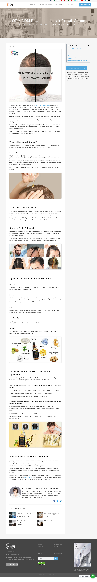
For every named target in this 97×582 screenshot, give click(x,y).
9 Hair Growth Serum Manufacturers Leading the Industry (24, 522)
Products (32, 4)
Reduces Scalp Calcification (73, 53)
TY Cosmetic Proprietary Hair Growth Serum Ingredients (77, 57)
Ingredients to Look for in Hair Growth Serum (77, 55)
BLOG (26, 25)
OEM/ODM (41, 4)
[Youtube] (10, 564)
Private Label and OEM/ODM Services (40, 25)
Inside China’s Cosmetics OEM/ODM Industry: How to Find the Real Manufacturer (25, 515)
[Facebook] (7, 564)
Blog (72, 4)
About (60, 4)
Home (21, 25)
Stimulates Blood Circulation (73, 51)
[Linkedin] (13, 564)
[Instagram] (16, 564)
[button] (54, 501)
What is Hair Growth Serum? (74, 48)
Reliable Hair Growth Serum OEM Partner (77, 60)
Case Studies (48, 4)
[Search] (56, 558)
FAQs (55, 4)
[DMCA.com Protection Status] (41, 564)
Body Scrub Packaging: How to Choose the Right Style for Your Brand (52, 515)
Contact (67, 4)
